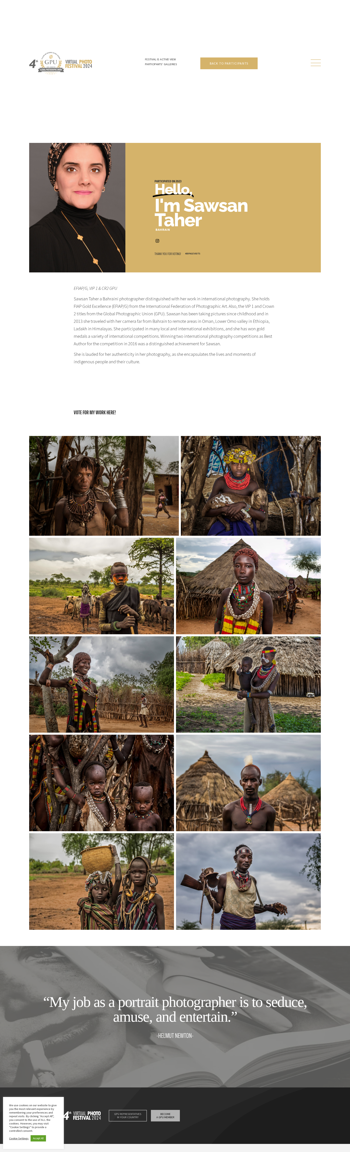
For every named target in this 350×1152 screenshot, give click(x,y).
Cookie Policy (224, 1118)
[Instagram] (157, 241)
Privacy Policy (204, 1118)
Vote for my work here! (95, 412)
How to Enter (246, 1113)
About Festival (220, 1113)
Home (200, 1113)
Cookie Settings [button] (19, 1138)
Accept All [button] (38, 1138)
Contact (288, 1113)
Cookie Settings (246, 1118)
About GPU (269, 1113)
